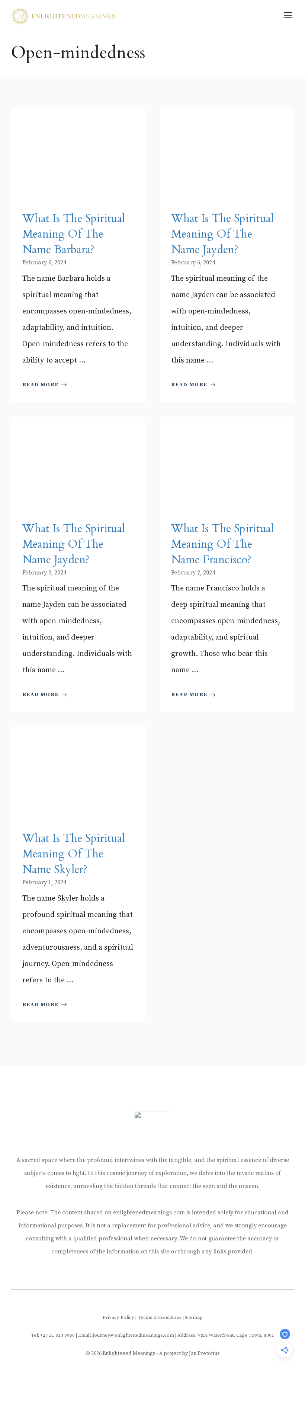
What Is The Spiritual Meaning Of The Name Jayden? (222, 234)
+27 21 (47, 1335)
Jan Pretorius (204, 1353)
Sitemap (194, 1317)
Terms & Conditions (160, 1317)
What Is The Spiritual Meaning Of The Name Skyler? (73, 854)
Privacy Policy (118, 1317)
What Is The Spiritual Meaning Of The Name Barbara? (73, 234)
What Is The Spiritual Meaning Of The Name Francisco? (222, 544)
